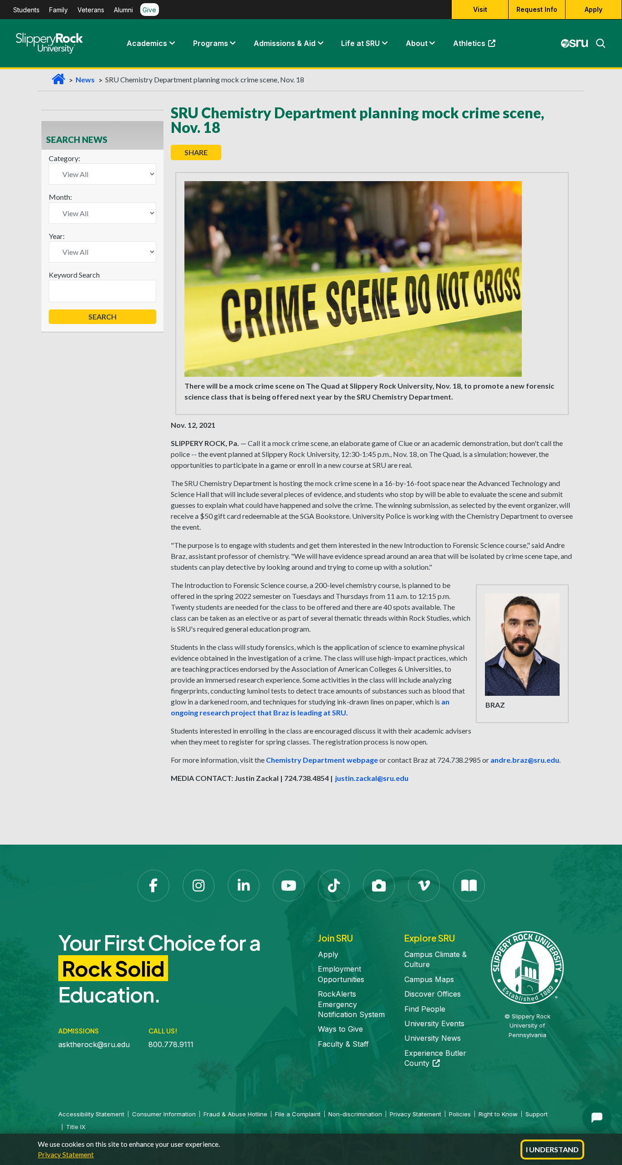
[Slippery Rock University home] (527, 966)
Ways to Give (340, 1028)
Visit (480, 9)
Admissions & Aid (285, 43)
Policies (460, 1114)
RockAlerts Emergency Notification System (351, 1004)
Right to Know (498, 1114)
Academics (147, 43)
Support (536, 1114)
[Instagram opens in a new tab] (198, 886)
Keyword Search (74, 274)
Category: (64, 158)
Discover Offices (432, 993)
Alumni (123, 10)
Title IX (76, 1126)
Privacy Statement (66, 1154)
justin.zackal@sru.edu (371, 778)
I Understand (552, 1149)
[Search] (597, 43)
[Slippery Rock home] (49, 43)
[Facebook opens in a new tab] (153, 886)
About (417, 43)
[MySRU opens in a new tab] (574, 43)
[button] (171, 43)
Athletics (479, 45)
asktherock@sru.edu (94, 1044)
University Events (434, 1023)
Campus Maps (429, 979)
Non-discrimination (355, 1114)
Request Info (536, 9)
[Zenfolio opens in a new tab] (379, 886)
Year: (57, 236)
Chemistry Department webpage (322, 759)
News (85, 79)
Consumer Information (164, 1114)
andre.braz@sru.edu (524, 759)
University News (432, 1038)
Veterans (90, 10)
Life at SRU (360, 43)
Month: (60, 196)
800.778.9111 (171, 1044)
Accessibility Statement (91, 1114)
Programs (210, 43)
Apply (593, 9)
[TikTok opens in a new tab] (334, 886)
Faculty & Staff (343, 1043)
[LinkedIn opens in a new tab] (244, 886)
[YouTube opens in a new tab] (289, 886)
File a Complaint (298, 1114)
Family (58, 10)
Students (26, 10)
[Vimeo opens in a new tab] (424, 886)
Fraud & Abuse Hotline (235, 1114)
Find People (424, 1008)
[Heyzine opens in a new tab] (469, 886)
